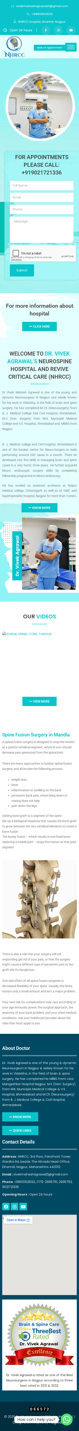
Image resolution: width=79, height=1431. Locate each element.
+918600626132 (42, 14)
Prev (6, 658)
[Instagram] (14, 1206)
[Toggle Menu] (70, 47)
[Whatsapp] (67, 1419)
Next (73, 658)
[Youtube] (23, 1206)
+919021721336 (42, 172)
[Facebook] (6, 1206)
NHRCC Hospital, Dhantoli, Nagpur (42, 22)
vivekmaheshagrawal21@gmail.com (42, 6)
